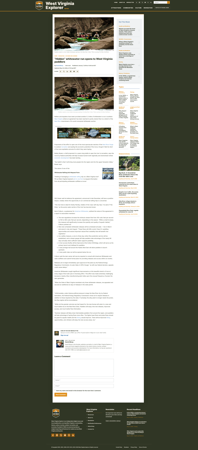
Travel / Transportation (134, 137)
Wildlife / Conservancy (125, 39)
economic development (61, 158)
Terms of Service (143, 447)
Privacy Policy (134, 447)
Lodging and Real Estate (135, 108)
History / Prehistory (124, 73)
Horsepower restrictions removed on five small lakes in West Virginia (128, 184)
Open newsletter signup (113, 421)
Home (115, 2)
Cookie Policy (119, 447)
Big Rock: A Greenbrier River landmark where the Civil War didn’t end (128, 174)
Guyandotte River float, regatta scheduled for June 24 (128, 211)
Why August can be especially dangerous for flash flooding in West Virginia (123, 114)
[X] (142, 2)
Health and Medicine (124, 26)
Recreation (148, 8)
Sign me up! (64, 335)
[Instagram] (139, 2)
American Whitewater (81, 211)
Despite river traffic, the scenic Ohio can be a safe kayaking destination (128, 193)
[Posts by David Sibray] (60, 343)
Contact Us (91, 429)
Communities (128, 8)
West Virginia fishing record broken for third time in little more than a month (134, 98)
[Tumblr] (148, 2)
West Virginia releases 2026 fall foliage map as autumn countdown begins (134, 144)
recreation (64, 147)
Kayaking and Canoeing (71, 56)
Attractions (116, 8)
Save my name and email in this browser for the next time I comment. (78, 390)
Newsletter (130, 2)
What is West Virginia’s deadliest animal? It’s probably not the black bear (126, 44)
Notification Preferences (94, 423)
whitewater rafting (75, 176)
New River (57, 121)
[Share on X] (63, 71)
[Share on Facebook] (60, 71)
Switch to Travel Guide (162, 7)
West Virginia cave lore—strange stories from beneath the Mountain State (127, 67)
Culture (138, 8)
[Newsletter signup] (56, 333)
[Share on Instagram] (70, 71)
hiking (108, 317)
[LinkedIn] (151, 2)
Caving (121, 62)
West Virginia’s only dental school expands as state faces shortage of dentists (127, 55)
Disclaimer (126, 447)
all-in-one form (78, 179)
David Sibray (59, 65)
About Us (122, 2)
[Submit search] (168, 2)
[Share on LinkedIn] (67, 71)
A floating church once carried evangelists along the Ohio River (123, 130)
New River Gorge (108, 144)
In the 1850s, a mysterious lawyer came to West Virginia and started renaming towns (127, 78)
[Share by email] (74, 71)
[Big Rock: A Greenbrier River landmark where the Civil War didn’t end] (129, 163)
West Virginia (58, 119)
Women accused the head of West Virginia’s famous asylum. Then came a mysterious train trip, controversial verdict (127, 31)
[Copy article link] (77, 71)
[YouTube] (145, 2)
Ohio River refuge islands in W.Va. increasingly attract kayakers (127, 202)
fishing (79, 317)
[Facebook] (136, 2)
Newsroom (91, 414)
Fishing (132, 92)
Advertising (91, 426)
